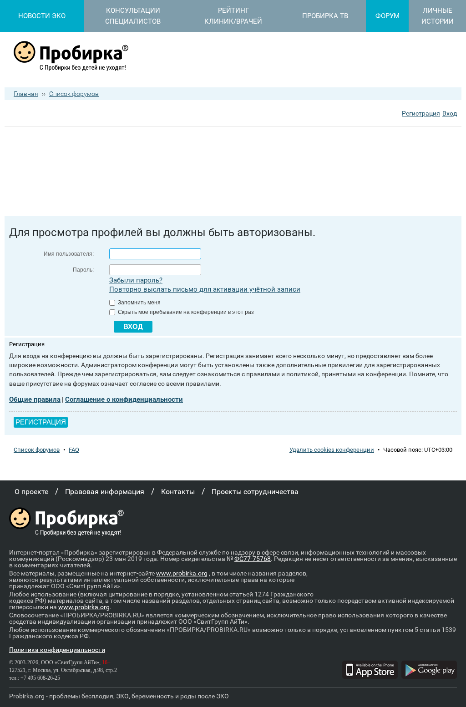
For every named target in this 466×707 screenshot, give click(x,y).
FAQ (74, 449)
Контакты (178, 491)
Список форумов (74, 93)
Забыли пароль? (135, 280)
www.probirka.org (182, 573)
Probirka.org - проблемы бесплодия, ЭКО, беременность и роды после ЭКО (119, 696)
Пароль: (83, 270)
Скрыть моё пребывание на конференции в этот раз (185, 312)
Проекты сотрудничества (255, 491)
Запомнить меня (138, 302)
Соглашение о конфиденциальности (124, 399)
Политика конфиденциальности (57, 649)
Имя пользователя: (69, 254)
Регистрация (421, 113)
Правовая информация (104, 491)
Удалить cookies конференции (331, 449)
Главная (26, 93)
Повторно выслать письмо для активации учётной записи (204, 289)
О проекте (31, 491)
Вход (449, 113)
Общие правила (35, 399)
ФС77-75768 (252, 558)
